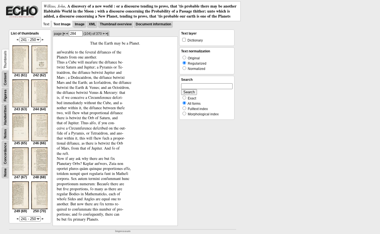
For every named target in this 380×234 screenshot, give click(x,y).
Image (80, 24)
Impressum (122, 231)
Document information (153, 24)
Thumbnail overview (116, 24)
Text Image (62, 24)
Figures (5, 95)
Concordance (5, 153)
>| (106, 34)
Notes (5, 133)
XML (92, 24)
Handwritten (5, 115)
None (5, 172)
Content (5, 79)
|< (64, 34)
